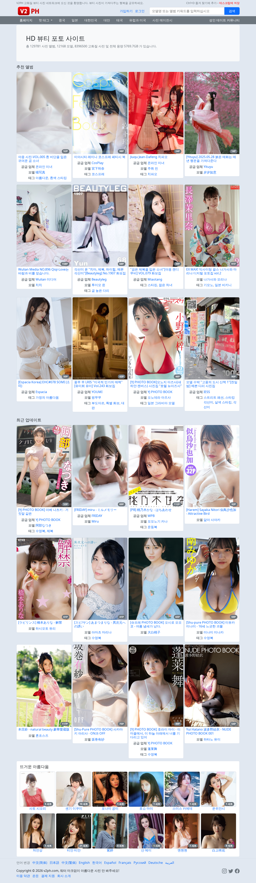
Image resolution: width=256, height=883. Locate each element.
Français (125, 862)
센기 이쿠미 (73, 808)
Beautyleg (99, 279)
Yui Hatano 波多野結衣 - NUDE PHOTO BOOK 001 (208, 731)
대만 (107, 20)
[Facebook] (237, 870)
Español (110, 862)
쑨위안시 (218, 808)
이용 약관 (23, 876)
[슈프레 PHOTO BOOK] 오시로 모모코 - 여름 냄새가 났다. (156, 624)
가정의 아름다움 (47, 397)
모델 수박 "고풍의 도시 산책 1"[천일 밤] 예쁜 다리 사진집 (211, 384)
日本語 (54, 862)
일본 (75, 20)
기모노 (208, 285)
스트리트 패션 (214, 397)
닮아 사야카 (212, 520)
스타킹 (152, 285)
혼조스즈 (42, 735)
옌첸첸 (182, 850)
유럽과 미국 (137, 20)
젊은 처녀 (165, 285)
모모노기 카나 (158, 521)
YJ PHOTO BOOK (160, 392)
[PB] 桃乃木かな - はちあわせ (151, 510)
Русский (140, 862)
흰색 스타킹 (58, 178)
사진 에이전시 (162, 20)
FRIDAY (97, 516)
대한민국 (90, 20)
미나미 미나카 (214, 632)
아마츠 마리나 (102, 632)
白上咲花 (218, 850)
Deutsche (155, 862)
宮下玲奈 (98, 168)
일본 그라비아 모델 (161, 403)
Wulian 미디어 (46, 279)
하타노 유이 (212, 739)
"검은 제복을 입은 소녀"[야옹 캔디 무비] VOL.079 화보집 (154, 271)
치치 (39, 285)
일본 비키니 (223, 285)
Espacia (41, 392)
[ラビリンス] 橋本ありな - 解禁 (40, 622)
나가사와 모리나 (215, 279)
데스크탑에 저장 (229, 3)
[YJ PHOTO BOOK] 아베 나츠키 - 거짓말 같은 (43, 512)
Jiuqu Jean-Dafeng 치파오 (149, 157)
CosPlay (97, 163)
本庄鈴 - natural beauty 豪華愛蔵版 (43, 729)
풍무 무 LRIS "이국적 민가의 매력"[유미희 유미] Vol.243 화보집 (98, 384)
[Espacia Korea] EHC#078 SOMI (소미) (44, 384)
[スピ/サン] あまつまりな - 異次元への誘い (100, 624)
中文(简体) (39, 862)
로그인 (140, 11)
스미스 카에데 (182, 808)
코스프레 (98, 174)
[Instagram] (224, 870)
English (84, 862)
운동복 (152, 527)
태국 (119, 20)
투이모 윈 (98, 285)
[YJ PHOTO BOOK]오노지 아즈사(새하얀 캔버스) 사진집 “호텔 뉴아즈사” (156, 384)
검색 (232, 11)
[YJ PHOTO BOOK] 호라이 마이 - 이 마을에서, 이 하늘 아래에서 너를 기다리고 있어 (155, 733)
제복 (50, 531)
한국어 (97, 862)
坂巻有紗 (98, 739)
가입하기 (126, 11)
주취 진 (153, 168)
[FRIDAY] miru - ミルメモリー (95, 510)
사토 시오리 (37, 808)
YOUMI (97, 392)
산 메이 (146, 850)
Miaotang (155, 279)
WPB (151, 516)
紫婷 (110, 850)
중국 (62, 20)
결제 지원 (48, 876)
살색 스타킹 (223, 402)
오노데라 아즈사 (159, 397)
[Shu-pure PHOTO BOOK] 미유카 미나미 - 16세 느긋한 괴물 (210, 624)
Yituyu (208, 166)
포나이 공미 (110, 808)
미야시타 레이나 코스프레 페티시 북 (99, 157)
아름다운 (42, 178)
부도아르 (98, 403)
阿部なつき (44, 525)
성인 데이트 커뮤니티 (224, 20)
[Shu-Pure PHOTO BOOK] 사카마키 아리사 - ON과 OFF (98, 731)
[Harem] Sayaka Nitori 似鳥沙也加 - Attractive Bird (211, 512)
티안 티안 (74, 850)
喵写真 (40, 172)
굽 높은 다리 (100, 290)
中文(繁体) (69, 862)
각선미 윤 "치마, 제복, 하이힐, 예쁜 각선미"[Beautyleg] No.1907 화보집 (100, 271)
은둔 (35, 876)
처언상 (37, 850)
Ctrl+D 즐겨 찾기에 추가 (201, 3)
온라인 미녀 (44, 166)
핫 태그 (44, 20)
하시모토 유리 (46, 628)
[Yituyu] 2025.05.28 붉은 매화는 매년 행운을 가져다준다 (211, 159)
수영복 (40, 531)
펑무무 (96, 397)
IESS (207, 392)
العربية (169, 862)
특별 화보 (113, 403)
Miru (95, 521)
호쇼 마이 (146, 808)
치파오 (152, 174)
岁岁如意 (210, 172)
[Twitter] (230, 870)
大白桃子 (154, 632)
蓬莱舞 (152, 749)
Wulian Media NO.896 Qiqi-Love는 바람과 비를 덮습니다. (43, 271)
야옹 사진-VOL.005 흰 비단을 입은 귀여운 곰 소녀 (42, 159)
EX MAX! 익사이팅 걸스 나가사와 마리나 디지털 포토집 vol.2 (211, 271)
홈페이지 (26, 20)
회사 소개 (64, 876)
